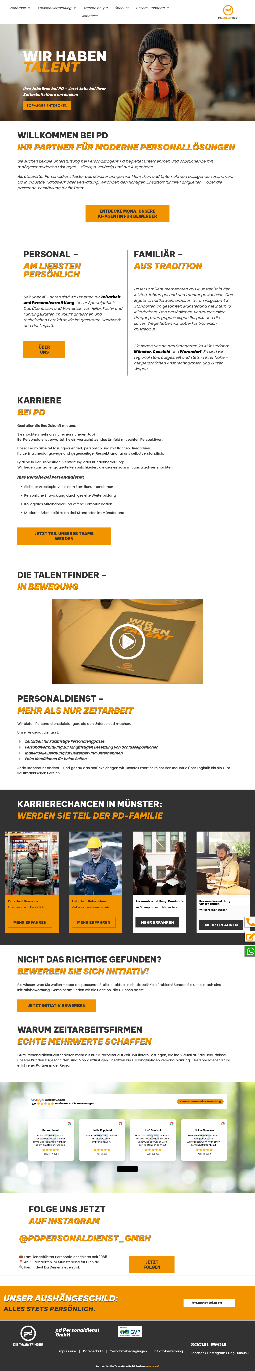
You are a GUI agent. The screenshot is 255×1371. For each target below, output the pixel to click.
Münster (142, 351)
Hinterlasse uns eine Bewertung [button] (200, 1101)
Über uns (121, 8)
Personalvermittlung (54, 8)
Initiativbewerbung (168, 1351)
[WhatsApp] (250, 951)
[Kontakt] (250, 922)
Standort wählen (207, 1303)
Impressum (67, 1351)
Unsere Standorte (150, 8)
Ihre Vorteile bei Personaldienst (50, 477)
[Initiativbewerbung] (250, 936)
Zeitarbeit (18, 8)
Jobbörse (89, 16)
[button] (127, 641)
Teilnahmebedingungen (128, 1351)
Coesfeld (161, 351)
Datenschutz (93, 1351)
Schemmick (153, 1366)
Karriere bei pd (95, 8)
